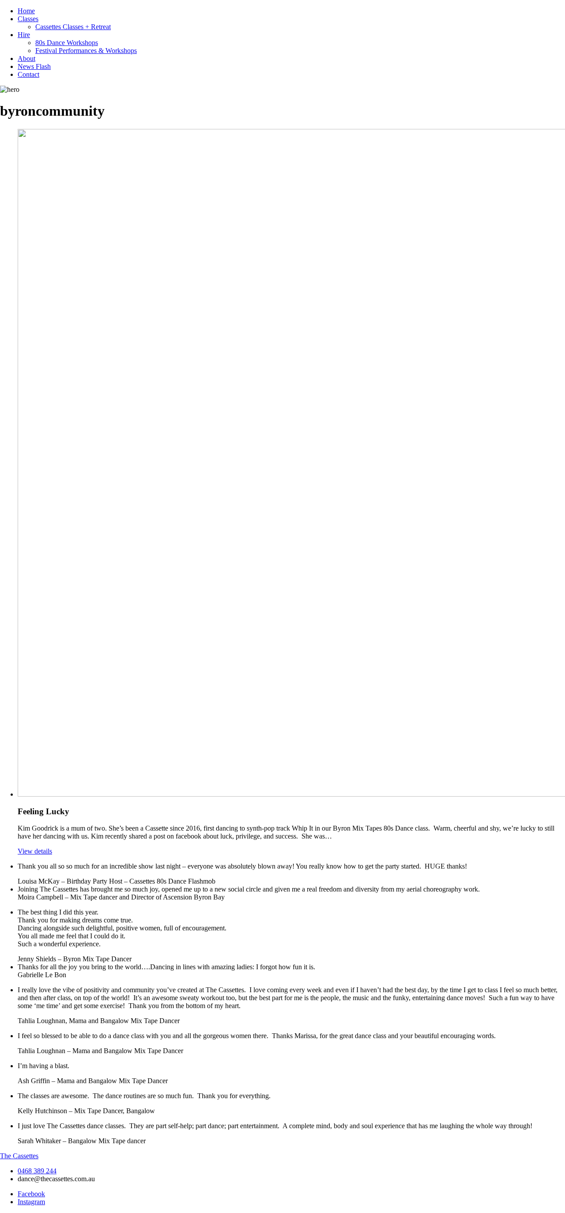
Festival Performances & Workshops (86, 50)
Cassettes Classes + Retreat (73, 26)
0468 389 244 (37, 1171)
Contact (28, 74)
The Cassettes (19, 1156)
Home (26, 11)
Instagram (31, 1201)
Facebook (31, 1194)
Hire (24, 34)
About (26, 58)
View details (35, 851)
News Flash (34, 66)
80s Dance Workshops (66, 42)
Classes (28, 19)
